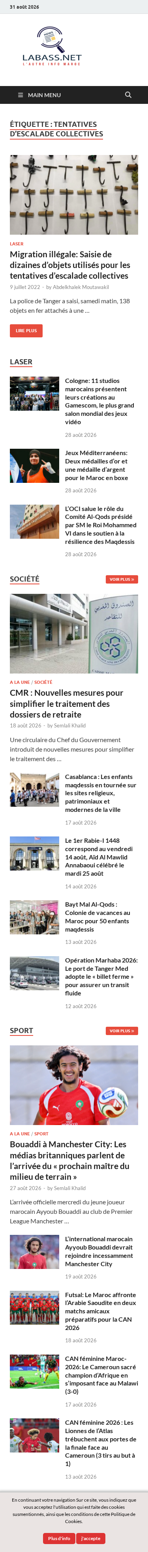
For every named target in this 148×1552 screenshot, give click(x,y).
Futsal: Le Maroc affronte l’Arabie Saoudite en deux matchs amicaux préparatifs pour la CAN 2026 (100, 1311)
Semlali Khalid (70, 725)
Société (43, 682)
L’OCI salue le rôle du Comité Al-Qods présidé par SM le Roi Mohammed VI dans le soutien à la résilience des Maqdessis (101, 525)
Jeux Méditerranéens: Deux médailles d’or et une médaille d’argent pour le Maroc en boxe (96, 465)
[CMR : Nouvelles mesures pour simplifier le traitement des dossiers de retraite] (74, 598)
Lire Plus (23, 328)
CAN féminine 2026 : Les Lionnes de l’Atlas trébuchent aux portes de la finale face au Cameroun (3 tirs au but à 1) (101, 1442)
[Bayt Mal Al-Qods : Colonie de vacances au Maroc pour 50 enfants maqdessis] (34, 905)
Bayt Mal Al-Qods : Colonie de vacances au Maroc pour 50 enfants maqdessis (97, 916)
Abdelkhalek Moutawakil (81, 287)
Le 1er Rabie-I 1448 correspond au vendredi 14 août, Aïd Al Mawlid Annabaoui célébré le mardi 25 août (99, 856)
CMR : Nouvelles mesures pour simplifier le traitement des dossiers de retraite (67, 703)
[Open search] (128, 95)
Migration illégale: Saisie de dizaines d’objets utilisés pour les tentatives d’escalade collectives (70, 265)
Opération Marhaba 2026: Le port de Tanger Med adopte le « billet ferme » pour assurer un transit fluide (101, 976)
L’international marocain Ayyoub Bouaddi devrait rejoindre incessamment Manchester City (99, 1251)
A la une (20, 682)
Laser (16, 244)
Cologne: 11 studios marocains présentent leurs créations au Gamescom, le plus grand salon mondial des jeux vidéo (99, 401)
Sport (41, 1134)
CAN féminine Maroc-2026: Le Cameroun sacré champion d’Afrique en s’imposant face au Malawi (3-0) (101, 1375)
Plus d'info (59, 1538)
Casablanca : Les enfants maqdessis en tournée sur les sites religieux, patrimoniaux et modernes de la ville (101, 793)
